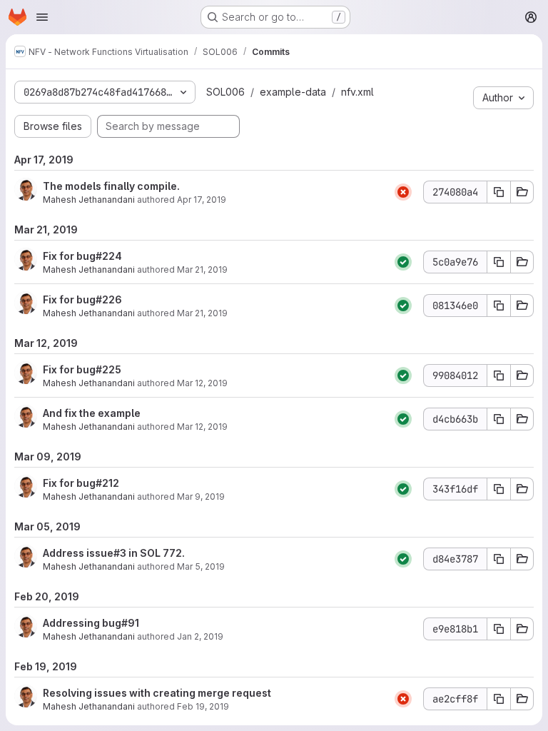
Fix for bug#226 (82, 299)
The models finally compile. (111, 186)
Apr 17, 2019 (201, 199)
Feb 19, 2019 (203, 706)
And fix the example (92, 413)
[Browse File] (522, 192)
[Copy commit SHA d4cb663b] (498, 419)
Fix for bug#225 (82, 369)
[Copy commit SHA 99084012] (498, 375)
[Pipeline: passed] (403, 262)
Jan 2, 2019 (200, 636)
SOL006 (225, 92)
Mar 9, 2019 (201, 496)
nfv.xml (357, 92)
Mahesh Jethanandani (89, 199)
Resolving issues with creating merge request (157, 693)
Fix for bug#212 (81, 483)
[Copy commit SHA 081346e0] (498, 305)
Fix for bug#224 (82, 256)
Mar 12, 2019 (202, 383)
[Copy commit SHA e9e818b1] (498, 628)
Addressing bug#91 (91, 623)
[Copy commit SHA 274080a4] (498, 192)
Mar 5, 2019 (201, 566)
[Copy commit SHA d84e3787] (498, 559)
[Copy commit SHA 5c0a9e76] (498, 262)
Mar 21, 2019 (202, 269)
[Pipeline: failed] (403, 192)
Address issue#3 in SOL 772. (114, 553)
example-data (293, 92)
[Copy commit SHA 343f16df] (498, 489)
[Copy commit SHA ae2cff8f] (498, 698)
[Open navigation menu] (42, 17)
